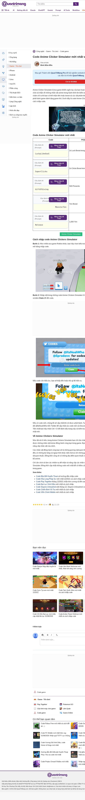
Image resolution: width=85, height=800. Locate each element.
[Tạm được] (36, 505)
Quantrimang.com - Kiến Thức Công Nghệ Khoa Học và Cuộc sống (15, 4)
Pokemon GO (68, 704)
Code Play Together (44, 482)
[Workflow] (3, 73)
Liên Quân (67, 709)
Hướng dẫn (26, 781)
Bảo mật (19, 781)
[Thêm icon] (42, 635)
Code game (64, 51)
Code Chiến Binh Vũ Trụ (45, 489)
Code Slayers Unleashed (46, 487)
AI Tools (67, 10)
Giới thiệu (5, 781)
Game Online (68, 713)
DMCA (60, 781)
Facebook (54, 781)
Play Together (42, 704)
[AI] (3, 53)
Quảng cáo (46, 781)
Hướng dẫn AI (22, 10)
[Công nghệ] (3, 79)
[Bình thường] (38, 505)
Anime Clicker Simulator (71, 234)
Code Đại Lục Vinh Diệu (45, 484)
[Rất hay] (42, 505)
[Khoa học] (3, 113)
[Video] (3, 99)
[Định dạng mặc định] (56, 635)
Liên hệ (40, 781)
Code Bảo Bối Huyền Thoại (47, 476)
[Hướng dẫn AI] (3, 66)
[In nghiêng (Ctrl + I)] (51, 635)
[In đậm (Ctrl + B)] (47, 635)
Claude (33, 10)
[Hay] (40, 505)
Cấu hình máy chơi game (46, 709)
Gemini (50, 10)
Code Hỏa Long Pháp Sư (46, 479)
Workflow (76, 10)
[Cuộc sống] (3, 106)
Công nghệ (40, 51)
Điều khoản (12, 781)
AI (13, 10)
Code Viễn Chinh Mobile (45, 492)
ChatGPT (41, 10)
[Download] (3, 93)
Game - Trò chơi (52, 51)
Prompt (58, 10)
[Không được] (34, 505)
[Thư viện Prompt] (3, 59)
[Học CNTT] (3, 86)
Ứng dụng (34, 781)
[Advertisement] (15, 132)
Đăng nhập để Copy (59, 146)
